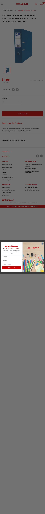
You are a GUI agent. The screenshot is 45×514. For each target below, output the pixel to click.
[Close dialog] (42, 244)
